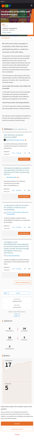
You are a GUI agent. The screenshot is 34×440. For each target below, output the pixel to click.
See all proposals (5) (20, 129)
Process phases (6, 32)
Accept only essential (17, 429)
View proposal (24, 159)
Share (16, 314)
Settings (17, 434)
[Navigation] (31, 5)
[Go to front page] (6, 5)
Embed (16, 316)
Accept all (17, 423)
